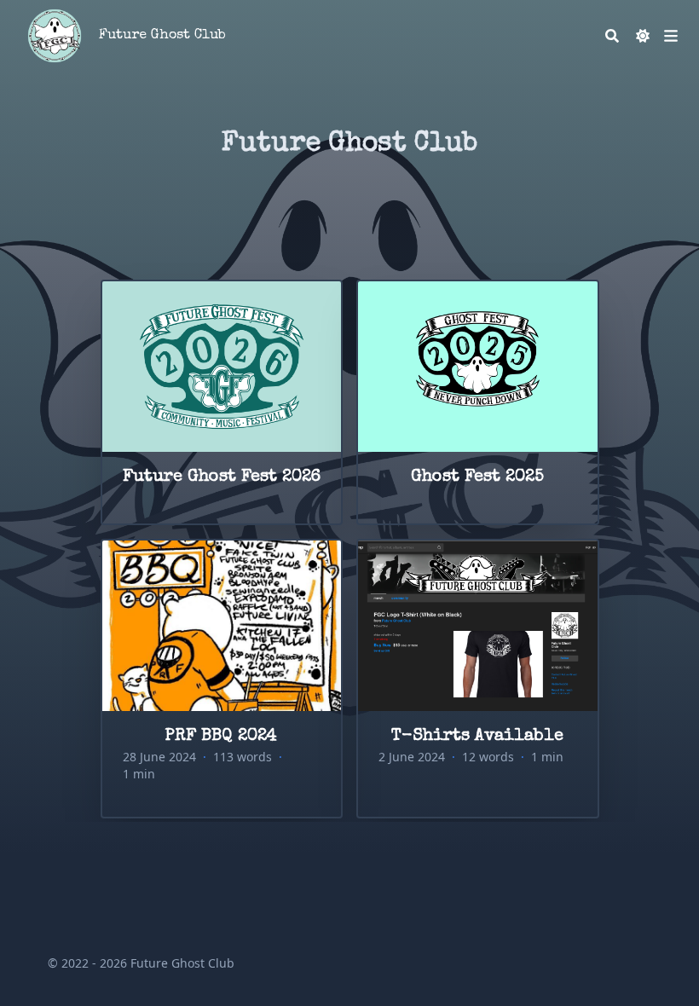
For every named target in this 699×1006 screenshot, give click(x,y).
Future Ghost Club (162, 36)
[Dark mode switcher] (643, 36)
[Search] (612, 36)
